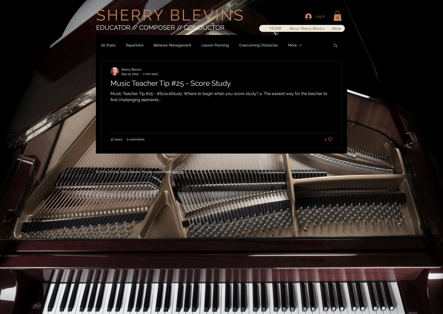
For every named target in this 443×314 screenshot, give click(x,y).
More (292, 45)
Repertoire (134, 45)
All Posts (108, 45)
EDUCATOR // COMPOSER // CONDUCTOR (160, 27)
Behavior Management (172, 45)
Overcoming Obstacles (258, 45)
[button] (337, 16)
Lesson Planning (215, 45)
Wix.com (178, 172)
